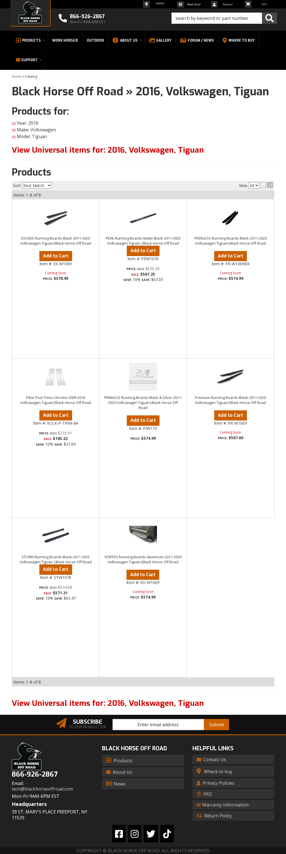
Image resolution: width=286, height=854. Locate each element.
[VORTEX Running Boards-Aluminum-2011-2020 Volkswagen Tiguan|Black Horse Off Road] (143, 536)
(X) (14, 123)
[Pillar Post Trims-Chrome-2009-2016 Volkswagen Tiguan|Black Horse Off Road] (55, 377)
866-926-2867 (35, 774)
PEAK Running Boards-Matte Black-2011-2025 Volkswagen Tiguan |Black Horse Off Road (143, 241)
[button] (224, 18)
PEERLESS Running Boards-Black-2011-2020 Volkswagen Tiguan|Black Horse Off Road (230, 241)
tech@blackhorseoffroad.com (42, 789)
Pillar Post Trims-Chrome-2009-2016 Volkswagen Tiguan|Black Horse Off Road (55, 400)
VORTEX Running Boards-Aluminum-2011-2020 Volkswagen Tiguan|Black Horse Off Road (143, 559)
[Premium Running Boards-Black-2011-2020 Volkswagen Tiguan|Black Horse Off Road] (230, 377)
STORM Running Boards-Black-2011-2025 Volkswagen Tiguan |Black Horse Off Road (56, 559)
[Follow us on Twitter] (151, 834)
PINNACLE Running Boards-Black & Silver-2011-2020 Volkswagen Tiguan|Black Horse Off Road (143, 402)
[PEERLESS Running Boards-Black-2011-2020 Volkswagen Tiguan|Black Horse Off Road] (230, 217)
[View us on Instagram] (134, 834)
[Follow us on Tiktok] (167, 834)
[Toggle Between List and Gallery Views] (267, 185)
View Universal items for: (108, 150)
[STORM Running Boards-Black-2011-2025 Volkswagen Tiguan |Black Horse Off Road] (55, 536)
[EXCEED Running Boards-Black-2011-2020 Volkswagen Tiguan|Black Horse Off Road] (55, 217)
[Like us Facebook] (119, 834)
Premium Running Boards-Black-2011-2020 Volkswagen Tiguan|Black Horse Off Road (230, 400)
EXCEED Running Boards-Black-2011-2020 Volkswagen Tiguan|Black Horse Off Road (55, 241)
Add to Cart (55, 256)
